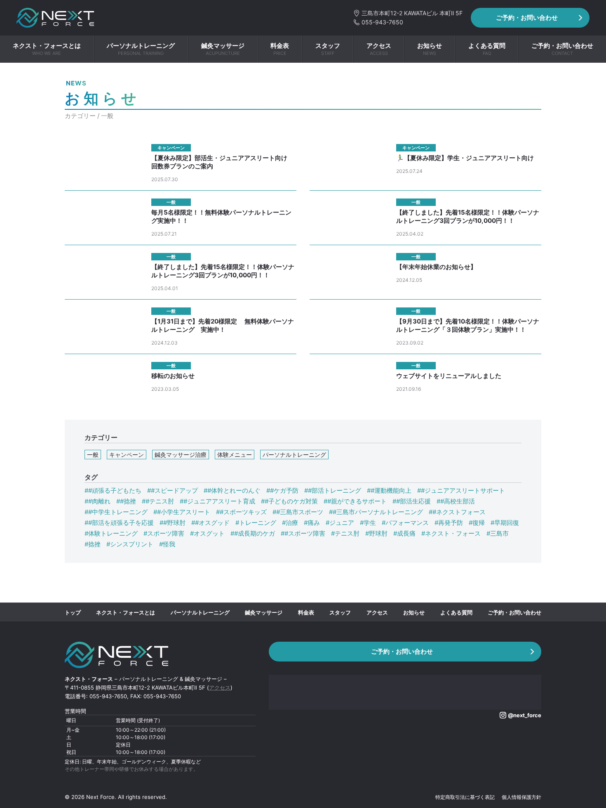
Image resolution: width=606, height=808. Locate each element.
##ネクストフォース (457, 512)
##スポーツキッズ (241, 512)
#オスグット (207, 533)
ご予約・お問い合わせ (527, 17)
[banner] (55, 18)
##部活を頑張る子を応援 (119, 523)
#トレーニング (255, 523)
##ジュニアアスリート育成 (217, 501)
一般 (93, 454)
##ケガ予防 (282, 490)
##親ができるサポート (355, 501)
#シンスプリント (129, 544)
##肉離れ (97, 501)
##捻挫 (126, 501)
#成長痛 (404, 533)
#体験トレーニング (111, 533)
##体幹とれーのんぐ (232, 490)
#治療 (290, 523)
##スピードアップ (172, 490)
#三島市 (497, 533)
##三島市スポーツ (297, 512)
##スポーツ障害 (303, 533)
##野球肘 (173, 523)
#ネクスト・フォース (451, 533)
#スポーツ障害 (163, 533)
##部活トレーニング (332, 490)
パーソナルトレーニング (294, 454)
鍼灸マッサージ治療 (181, 454)
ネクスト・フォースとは (125, 612)
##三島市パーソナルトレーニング (376, 512)
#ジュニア (340, 523)
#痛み (312, 523)
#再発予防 (449, 523)
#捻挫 (93, 544)
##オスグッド (210, 523)
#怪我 (167, 544)
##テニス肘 (158, 501)
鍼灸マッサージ (263, 612)
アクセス (377, 612)
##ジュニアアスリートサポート (461, 490)
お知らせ (414, 612)
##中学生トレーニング (116, 512)
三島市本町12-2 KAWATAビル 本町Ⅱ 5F (408, 13)
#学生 (368, 523)
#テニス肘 (345, 533)
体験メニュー (234, 454)
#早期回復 (505, 523)
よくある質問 (456, 612)
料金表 (306, 612)
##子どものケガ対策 (289, 501)
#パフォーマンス (405, 523)
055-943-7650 (378, 22)
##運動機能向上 (389, 490)
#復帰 (477, 523)
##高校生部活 (456, 501)
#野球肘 (376, 533)
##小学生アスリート (181, 512)
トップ (73, 612)
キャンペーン (126, 454)
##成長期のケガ (252, 533)
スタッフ (340, 612)
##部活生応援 (411, 501)
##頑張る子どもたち (113, 490)
